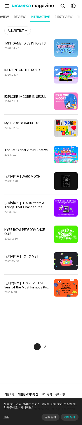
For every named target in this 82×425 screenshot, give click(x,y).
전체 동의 (69, 417)
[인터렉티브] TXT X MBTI (21, 256)
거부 (6, 417)
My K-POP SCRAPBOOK (21, 123)
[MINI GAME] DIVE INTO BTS (25, 43)
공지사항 (60, 394)
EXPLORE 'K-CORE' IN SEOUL (25, 97)
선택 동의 (50, 417)
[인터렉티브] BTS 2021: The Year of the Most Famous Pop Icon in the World (26, 285)
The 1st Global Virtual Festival (26, 150)
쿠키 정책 (47, 394)
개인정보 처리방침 (28, 394)
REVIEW (20, 17)
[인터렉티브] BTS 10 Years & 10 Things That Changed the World (26, 205)
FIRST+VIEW (64, 17)
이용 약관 (9, 394)
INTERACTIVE (40, 17)
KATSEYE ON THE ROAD (22, 70)
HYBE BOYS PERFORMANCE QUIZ (24, 232)
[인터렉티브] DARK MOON (22, 176)
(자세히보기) (27, 407)
